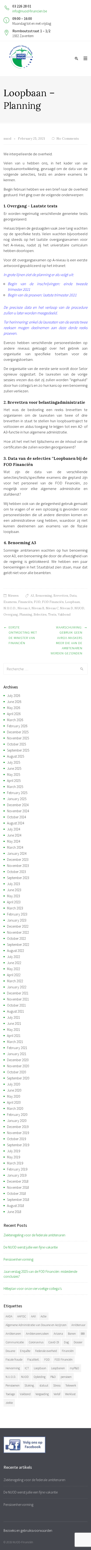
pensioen (66, 1377)
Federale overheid (46, 1351)
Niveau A (24, 608)
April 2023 (14, 902)
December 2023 (17, 859)
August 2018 (15, 1205)
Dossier (78, 1342)
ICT (27, 1368)
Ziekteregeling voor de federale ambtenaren (34, 1235)
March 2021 (15, 1041)
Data (73, 596)
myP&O (74, 1368)
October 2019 (16, 1139)
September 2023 (18, 878)
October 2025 (16, 744)
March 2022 (15, 981)
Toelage (10, 1394)
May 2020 (13, 1096)
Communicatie (15, 1342)
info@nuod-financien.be (29, 11)
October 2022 (16, 938)
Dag (66, 1342)
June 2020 (14, 1090)
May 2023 (13, 896)
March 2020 (15, 1108)
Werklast (70, 1394)
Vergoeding (42, 1394)
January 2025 (16, 799)
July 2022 (13, 956)
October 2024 (16, 817)
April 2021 (14, 1035)
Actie (43, 1316)
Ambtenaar (78, 1325)
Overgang (11, 615)
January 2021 (16, 1054)
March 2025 (15, 786)
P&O (53, 1377)
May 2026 (13, 708)
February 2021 (17, 1048)
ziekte (9, 1403)
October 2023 (16, 871)
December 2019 (17, 1126)
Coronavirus (36, 1342)
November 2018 (18, 1187)
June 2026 (14, 701)
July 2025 (13, 762)
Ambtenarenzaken (37, 1334)
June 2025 (14, 768)
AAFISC (21, 1316)
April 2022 (14, 975)
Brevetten (60, 596)
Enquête (25, 1351)
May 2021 (13, 1029)
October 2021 (16, 1005)
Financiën (25, 602)
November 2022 (18, 932)
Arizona (58, 1334)
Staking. (29, 1385)
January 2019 (16, 1175)
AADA (9, 1316)
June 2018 (14, 1211)
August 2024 (15, 823)
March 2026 (15, 720)
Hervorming (13, 1368)
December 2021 (17, 993)
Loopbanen (58, 1368)
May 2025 (13, 774)
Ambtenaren (13, 1334)
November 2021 (18, 999)
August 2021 (15, 1011)
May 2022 (13, 969)
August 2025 (15, 756)
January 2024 (16, 853)
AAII (33, 1316)
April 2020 (14, 1102)
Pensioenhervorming (18, 1259)
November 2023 (18, 865)
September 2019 (18, 1145)
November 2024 (18, 811)
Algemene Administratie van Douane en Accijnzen (36, 1325)
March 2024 (15, 847)
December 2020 (17, 1060)
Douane (10, 1351)
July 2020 (13, 1084)
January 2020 (16, 1120)
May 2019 (13, 1157)
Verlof (57, 1394)
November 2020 (18, 1066)
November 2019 (18, 1133)
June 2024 (14, 835)
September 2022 (18, 944)
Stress (56, 1385)
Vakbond (64, 615)
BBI (83, 1334)
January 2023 (16, 920)
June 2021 (14, 1023)
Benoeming (43, 596)
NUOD (79, 608)
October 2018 (16, 1193)
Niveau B (38, 608)
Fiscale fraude (14, 1360)
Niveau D (66, 608)
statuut (43, 1385)
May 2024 (13, 841)
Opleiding (40, 1377)
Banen (72, 1334)
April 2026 (14, 714)
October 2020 (16, 1072)
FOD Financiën (53, 602)
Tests (52, 615)
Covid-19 (53, 1342)
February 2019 (17, 1169)
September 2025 (18, 750)
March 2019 (15, 1163)
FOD (37, 602)
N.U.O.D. (10, 608)
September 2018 (18, 1199)
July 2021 (13, 1017)
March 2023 (15, 908)
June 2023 (14, 890)
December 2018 (17, 1181)
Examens (10, 602)
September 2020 (18, 1078)
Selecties (40, 615)
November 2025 (18, 738)
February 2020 (17, 1114)
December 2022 (17, 926)
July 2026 (13, 695)
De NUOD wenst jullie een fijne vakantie (31, 1247)
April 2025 (14, 780)
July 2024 (13, 829)
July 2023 (13, 884)
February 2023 (17, 914)
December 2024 (17, 805)
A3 (32, 596)
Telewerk (70, 1385)
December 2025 (17, 732)
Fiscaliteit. (33, 1360)
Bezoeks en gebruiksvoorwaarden (28, 1530)
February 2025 (17, 793)
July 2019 (13, 1151)
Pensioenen (13, 1385)
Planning (25, 615)
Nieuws (13, 596)
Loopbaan (72, 602)
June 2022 (14, 963)
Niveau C (52, 608)
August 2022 (15, 950)
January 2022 (16, 987)
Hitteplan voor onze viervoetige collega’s (33, 1288)
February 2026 (17, 726)
